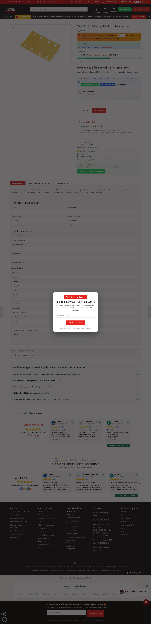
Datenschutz (88, 328)
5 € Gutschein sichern (75, 323)
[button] (4, 619)
